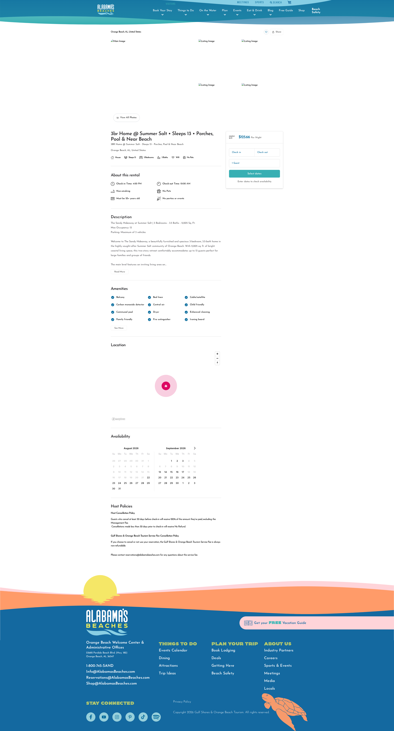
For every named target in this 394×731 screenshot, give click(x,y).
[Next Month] (194, 448)
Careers (270, 658)
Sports (259, 2)
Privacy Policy (182, 701)
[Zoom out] (217, 358)
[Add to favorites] (266, 32)
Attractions (168, 666)
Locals (269, 689)
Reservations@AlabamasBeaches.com (118, 678)
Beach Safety (316, 11)
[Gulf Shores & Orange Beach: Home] (105, 9)
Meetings (243, 2)
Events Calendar (173, 650)
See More (118, 328)
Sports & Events (278, 666)
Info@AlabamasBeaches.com (110, 672)
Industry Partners (278, 650)
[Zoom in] (217, 354)
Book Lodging (223, 650)
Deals (216, 658)
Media (269, 681)
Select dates (254, 173)
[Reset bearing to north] (217, 362)
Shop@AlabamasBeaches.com (111, 683)
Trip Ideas (167, 673)
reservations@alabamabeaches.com (142, 555)
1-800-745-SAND (99, 666)
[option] (114, 460)
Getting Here (222, 666)
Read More (119, 272)
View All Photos (128, 117)
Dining (164, 658)
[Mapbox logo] (118, 419)
